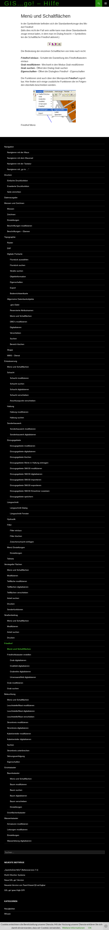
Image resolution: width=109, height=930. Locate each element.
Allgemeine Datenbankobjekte (20, 299)
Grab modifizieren (15, 683)
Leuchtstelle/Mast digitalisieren (21, 711)
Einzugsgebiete (14, 440)
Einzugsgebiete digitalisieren (22, 451)
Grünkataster (10, 767)
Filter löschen (16, 536)
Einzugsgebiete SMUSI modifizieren (26, 468)
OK (90, 927)
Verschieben (15, 333)
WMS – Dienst (13, 355)
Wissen (7, 914)
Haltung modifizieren (19, 412)
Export (13, 288)
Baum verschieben (18, 801)
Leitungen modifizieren (17, 829)
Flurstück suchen (17, 265)
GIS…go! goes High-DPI (14, 890)
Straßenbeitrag (11, 615)
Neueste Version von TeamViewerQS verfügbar (25, 885)
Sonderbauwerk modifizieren (23, 429)
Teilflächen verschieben (17, 592)
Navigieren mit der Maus (18, 152)
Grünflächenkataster (16, 812)
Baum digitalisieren (18, 796)
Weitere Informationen (73, 927)
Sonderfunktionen (15, 609)
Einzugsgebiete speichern (21, 496)
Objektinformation (18, 276)
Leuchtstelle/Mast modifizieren (20, 705)
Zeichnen (11, 214)
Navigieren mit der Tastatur (19, 164)
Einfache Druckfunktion (17, 180)
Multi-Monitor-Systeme (14, 875)
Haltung (10, 406)
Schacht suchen (17, 384)
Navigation (9, 147)
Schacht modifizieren (19, 378)
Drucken (8, 175)
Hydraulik (11, 519)
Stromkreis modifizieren (17, 722)
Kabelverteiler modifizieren (19, 733)
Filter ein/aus (16, 530)
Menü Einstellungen (16, 547)
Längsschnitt (12, 502)
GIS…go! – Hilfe (32, 3)
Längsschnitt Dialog (19, 508)
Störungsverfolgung (16, 756)
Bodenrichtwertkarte (19, 293)
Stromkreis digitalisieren (18, 728)
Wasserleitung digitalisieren (19, 841)
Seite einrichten (14, 192)
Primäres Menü (105, 3)
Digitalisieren (15, 327)
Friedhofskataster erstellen (19, 654)
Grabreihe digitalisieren (20, 671)
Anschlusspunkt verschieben (22, 401)
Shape (10, 350)
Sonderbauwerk (14, 423)
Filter (9, 525)
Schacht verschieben (19, 395)
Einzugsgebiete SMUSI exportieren (25, 485)
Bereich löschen (17, 344)
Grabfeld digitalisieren (20, 666)
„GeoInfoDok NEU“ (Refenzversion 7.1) (21, 870)
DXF (9, 248)
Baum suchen (16, 790)
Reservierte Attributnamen (21, 310)
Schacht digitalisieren (19, 389)
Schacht (10, 372)
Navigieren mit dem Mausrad (20, 158)
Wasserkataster (11, 818)
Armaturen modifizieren (17, 824)
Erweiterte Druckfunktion (18, 186)
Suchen (13, 338)
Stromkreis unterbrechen (18, 750)
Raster (10, 243)
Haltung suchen (17, 417)
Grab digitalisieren (18, 660)
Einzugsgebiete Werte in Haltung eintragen (29, 463)
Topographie (9, 237)
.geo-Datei (14, 305)
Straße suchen (16, 271)
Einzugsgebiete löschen (20, 457)
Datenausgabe (10, 197)
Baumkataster (13, 773)
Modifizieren (12, 575)
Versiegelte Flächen (13, 564)
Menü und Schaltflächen (21, 316)
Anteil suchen (13, 598)
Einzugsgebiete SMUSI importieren (25, 480)
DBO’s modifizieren (18, 322)
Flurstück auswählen (19, 259)
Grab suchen (13, 688)
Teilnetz (10, 559)
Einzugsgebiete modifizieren (22, 446)
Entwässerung (10, 361)
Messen (10, 209)
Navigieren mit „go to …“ (18, 169)
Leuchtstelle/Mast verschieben (20, 717)
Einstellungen (13, 220)
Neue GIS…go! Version (14, 880)
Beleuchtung (9, 694)
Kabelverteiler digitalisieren (19, 739)
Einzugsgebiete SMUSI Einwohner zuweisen (30, 491)
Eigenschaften (16, 282)
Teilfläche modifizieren (17, 581)
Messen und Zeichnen (14, 203)
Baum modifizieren (18, 784)
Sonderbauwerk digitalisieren (23, 434)
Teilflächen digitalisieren (17, 587)
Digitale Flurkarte (14, 254)
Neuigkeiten (9, 908)
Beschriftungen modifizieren (19, 226)
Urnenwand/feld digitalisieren (23, 677)
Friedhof (8, 643)
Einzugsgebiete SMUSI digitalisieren (26, 474)
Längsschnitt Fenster (19, 513)
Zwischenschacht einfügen (22, 542)
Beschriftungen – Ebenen (18, 231)
